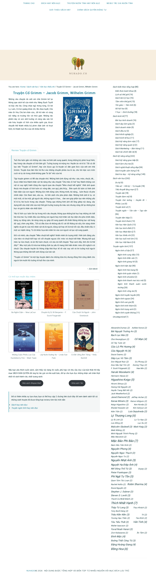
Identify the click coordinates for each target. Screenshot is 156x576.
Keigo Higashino (120, 404)
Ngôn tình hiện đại (123, 266)
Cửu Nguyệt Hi (121, 350)
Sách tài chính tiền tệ (124, 152)
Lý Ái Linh (117, 420)
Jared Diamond (120, 397)
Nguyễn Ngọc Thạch (123, 453)
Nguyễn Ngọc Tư (120, 456)
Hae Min (141, 368)
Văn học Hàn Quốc (123, 224)
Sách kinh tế (118, 116)
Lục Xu (142, 423)
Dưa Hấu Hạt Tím (120, 365)
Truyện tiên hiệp (122, 218)
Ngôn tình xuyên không (125, 312)
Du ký (117, 182)
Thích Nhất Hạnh (124, 503)
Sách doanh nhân (123, 127)
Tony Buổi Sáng (119, 511)
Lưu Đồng (117, 423)
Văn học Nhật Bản (123, 232)
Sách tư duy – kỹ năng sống (127, 174)
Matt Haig (140, 426)
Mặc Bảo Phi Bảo (124, 441)
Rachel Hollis (118, 484)
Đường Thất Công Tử (123, 540)
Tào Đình (141, 518)
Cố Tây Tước (118, 343)
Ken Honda (140, 404)
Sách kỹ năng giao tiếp (125, 160)
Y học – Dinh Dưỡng (124, 112)
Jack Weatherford (120, 393)
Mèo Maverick (119, 437)
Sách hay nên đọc (19, 405)
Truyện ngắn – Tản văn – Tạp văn (131, 210)
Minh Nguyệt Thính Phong (124, 433)
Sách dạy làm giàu (123, 124)
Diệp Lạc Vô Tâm (121, 358)
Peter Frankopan (121, 472)
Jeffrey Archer (139, 397)
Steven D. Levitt (120, 495)
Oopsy (142, 469)
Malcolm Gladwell (121, 426)
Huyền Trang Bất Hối (121, 390)
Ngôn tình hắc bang (126, 270)
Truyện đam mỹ (122, 196)
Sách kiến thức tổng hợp (123, 87)
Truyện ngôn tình (120, 246)
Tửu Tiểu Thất (120, 522)
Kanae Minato (119, 401)
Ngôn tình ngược (122, 298)
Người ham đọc (78, 66)
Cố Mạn (140, 339)
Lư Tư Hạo (140, 420)
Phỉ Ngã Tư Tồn (122, 476)
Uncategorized (119, 317)
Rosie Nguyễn (118, 488)
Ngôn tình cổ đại (122, 250)
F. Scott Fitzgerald (120, 368)
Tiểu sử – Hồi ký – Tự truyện (128, 186)
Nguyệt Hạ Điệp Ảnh (124, 464)
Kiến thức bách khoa (124, 91)
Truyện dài (119, 193)
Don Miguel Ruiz (120, 362)
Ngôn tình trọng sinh (124, 309)
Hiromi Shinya (119, 384)
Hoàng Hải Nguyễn (121, 387)
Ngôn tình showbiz (126, 277)
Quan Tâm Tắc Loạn (121, 480)
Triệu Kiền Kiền (120, 514)
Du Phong (141, 362)
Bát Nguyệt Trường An (124, 331)
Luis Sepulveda (137, 411)
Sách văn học (119, 178)
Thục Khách (140, 507)
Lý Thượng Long (123, 415)
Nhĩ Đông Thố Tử (121, 468)
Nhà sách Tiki (77, 383)
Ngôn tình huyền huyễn (125, 295)
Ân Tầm (142, 533)
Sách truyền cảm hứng (125, 171)
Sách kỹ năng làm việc (125, 141)
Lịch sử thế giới (122, 94)
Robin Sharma (137, 484)
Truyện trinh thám (123, 221)
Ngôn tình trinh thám (124, 306)
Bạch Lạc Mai (119, 335)
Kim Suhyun (140, 408)
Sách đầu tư (120, 131)
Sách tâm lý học (122, 98)
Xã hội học (120, 108)
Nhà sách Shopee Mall (31, 383)
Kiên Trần (116, 411)
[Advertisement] (78, 31)
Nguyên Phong (121, 448)
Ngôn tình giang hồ (126, 261)
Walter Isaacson (119, 525)
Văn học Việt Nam (123, 242)
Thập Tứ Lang (119, 507)
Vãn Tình (140, 521)
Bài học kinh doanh (123, 120)
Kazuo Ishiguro (138, 401)
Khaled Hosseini (119, 408)
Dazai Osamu (118, 354)
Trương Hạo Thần (120, 518)
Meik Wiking (118, 430)
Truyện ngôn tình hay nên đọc (24, 408)
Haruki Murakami (122, 372)
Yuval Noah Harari (122, 529)
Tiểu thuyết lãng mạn (124, 189)
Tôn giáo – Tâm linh (124, 105)
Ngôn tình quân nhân (127, 273)
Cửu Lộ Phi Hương (123, 346)
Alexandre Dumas (120, 328)
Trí (144, 515)
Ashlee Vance (139, 328)
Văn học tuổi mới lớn (124, 239)
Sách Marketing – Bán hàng (127, 148)
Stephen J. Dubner (122, 491)
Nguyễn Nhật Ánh (123, 460)
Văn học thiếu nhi (123, 235)
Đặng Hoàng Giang (123, 544)
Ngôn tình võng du (126, 291)
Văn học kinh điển (123, 228)
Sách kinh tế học (122, 138)
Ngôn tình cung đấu (126, 255)
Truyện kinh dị (121, 207)
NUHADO (30, 571)
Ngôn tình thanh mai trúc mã (130, 280)
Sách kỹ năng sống (121, 156)
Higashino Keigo (122, 379)
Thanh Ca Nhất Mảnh (122, 499)
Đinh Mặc (118, 536)
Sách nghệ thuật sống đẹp (127, 167)
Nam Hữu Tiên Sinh (121, 445)
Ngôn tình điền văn (126, 258)
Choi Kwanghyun (120, 339)
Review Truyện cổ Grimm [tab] (24, 150)
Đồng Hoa (119, 549)
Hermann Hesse (119, 376)
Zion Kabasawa (119, 533)
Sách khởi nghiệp (123, 134)
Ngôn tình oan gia (123, 302)
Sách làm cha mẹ (123, 164)
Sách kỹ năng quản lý (124, 145)
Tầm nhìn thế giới (123, 101)
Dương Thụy (140, 365)
